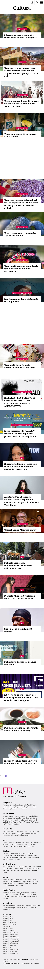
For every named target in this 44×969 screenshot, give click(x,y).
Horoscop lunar (8, 928)
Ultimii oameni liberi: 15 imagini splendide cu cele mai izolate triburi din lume (21, 103)
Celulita (25, 833)
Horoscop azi (7, 921)
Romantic (13, 805)
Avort (29, 857)
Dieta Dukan (17, 867)
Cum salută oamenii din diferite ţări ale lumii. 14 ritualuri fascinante (21, 268)
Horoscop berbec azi (10, 951)
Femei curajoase (32, 896)
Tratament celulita (9, 835)
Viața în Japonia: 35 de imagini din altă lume (20, 135)
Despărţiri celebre (14, 908)
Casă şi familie (9, 890)
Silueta (16, 870)
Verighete (6, 846)
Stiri (22, 458)
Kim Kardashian (32, 816)
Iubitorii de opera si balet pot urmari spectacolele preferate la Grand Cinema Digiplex (21, 697)
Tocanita (13, 882)
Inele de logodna (30, 844)
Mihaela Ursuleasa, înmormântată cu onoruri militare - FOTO (18, 565)
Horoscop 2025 (8, 919)
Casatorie (11, 807)
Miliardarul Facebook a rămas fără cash (20, 663)
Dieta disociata (8, 870)
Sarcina (5, 853)
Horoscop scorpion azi (10, 940)
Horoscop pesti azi (9, 946)
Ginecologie (31, 853)
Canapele (6, 895)
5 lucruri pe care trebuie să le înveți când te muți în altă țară (20, 36)
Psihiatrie (17, 859)
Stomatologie (7, 855)
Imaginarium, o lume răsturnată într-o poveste (21, 300)
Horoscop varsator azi (10, 944)
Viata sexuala (21, 805)
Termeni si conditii (26, 963)
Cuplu (34, 805)
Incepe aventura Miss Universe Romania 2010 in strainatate (20, 762)
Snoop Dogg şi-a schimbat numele (18, 630)
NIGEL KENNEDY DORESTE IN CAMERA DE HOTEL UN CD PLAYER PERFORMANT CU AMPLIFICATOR (19, 402)
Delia (27, 820)
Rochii (8, 831)
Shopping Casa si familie (22, 425)
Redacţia (36, 963)
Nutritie (25, 868)
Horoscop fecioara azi (10, 934)
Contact (5, 965)
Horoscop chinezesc (10, 924)
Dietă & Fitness (9, 864)
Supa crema (27, 882)
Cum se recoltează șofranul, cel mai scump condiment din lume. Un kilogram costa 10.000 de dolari (21, 204)
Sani (37, 831)
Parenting (33, 895)
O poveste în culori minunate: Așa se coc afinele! (20, 234)
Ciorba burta (7, 885)
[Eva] (6, 2)
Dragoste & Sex (9, 802)
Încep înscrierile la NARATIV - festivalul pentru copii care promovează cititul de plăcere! (20, 433)
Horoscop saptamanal (10, 953)
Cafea (34, 880)
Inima (16, 853)
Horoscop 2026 (8, 917)
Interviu (13, 906)
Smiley (17, 820)
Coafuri (26, 831)
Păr (4, 831)
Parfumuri (19, 831)
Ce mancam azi (17, 885)
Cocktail (19, 882)
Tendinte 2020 (28, 846)
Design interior (24, 895)
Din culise (6, 906)
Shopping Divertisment (22, 293)
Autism (5, 898)
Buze (20, 833)
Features (22, 755)
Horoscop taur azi (9, 936)
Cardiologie (13, 857)
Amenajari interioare (22, 893)
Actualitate (22, 95)
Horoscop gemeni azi (10, 932)
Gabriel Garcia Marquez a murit (20, 529)
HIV (4, 859)
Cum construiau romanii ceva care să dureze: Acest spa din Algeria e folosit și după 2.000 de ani (21, 72)
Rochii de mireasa (25, 842)
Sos (25, 880)
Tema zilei (28, 906)
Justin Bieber (7, 822)
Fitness (9, 867)
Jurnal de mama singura (11, 896)
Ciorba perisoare (25, 883)
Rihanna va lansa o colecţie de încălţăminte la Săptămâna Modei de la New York (20, 466)
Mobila (33, 893)
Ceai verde (35, 857)
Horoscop (7, 914)
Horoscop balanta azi (10, 949)
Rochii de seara (13, 842)
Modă (5, 840)
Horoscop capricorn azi (11, 938)
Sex (16, 807)
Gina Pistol (33, 820)
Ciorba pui (35, 883)
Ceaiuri (11, 853)
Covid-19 (33, 908)
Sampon (14, 833)
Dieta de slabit (34, 868)
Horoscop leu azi (9, 947)
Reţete (5, 877)
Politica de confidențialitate (11, 963)
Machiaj (32, 831)
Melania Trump (17, 822)
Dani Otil (11, 820)
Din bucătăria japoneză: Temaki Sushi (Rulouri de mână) (21, 729)
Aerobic (5, 868)
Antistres (22, 29)
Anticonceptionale (26, 855)
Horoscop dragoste (9, 923)
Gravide (23, 896)
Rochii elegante (17, 844)
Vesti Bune (25, 908)
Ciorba (16, 880)
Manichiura (7, 833)
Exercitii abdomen (15, 868)
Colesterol (16, 855)
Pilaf (17, 883)
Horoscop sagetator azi (11, 942)
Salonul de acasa (22, 835)
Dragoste (6, 805)
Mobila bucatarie (9, 893)
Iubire (5, 807)
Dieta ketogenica (25, 870)
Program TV (28, 822)
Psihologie (22, 853)
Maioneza (11, 883)
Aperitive (22, 722)
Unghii (13, 831)
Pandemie (6, 910)
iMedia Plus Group (22, 959)
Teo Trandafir (17, 818)
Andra (22, 820)
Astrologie (6, 926)
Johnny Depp (7, 818)
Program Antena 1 (14, 824)
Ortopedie (9, 859)
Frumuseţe (7, 829)
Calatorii (22, 62)
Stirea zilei (20, 906)
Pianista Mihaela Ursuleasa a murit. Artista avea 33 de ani (19, 597)
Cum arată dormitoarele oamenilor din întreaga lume (19, 366)
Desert (5, 883)
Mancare (6, 880)
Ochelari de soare (16, 846)
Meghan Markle (8, 816)
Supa (38, 880)
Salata (29, 880)
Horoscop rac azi (9, 930)
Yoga (30, 867)
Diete (4, 867)
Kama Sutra (22, 807)
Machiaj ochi (32, 833)
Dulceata (6, 882)
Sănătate (6, 851)
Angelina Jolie (27, 818)
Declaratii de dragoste (19, 809)
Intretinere (37, 867)
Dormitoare (14, 895)
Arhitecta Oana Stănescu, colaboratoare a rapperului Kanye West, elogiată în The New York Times (21, 501)
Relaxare (25, 867)
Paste (11, 880)
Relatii (29, 805)
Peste (21, 880)
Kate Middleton (20, 816)
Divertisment (22, 128)
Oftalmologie (21, 857)
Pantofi (8, 844)
